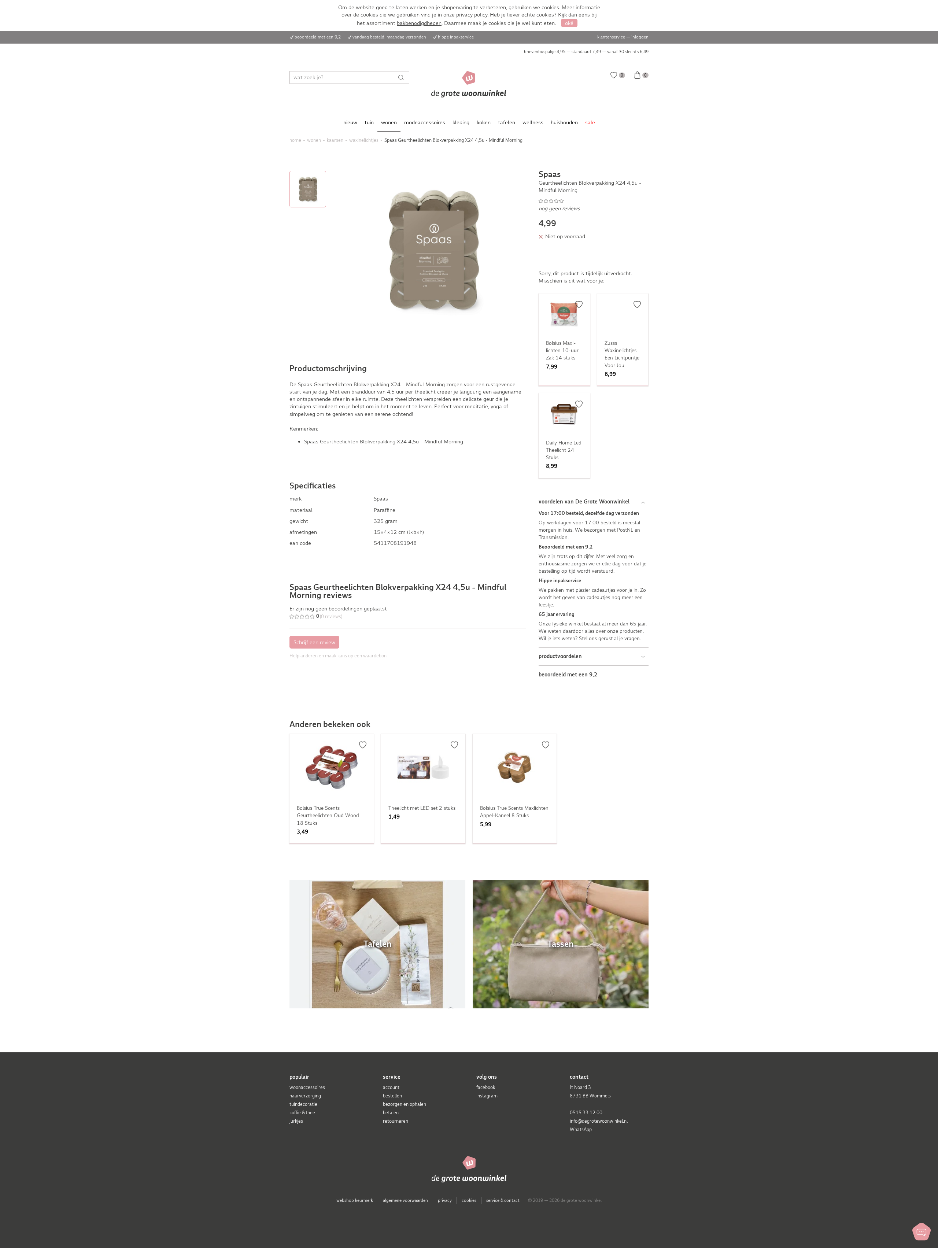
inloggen (640, 37)
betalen (391, 1112)
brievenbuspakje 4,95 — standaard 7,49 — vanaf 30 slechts (586, 51)
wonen (389, 122)
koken (484, 122)
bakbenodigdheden (419, 23)
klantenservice (611, 37)
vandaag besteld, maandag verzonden (389, 37)
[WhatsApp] (921, 1231)
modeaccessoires (424, 122)
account (391, 1087)
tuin (369, 122)
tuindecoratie (303, 1104)
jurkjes (296, 1121)
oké (569, 23)
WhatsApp (581, 1129)
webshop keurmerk (354, 1200)
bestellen (392, 1096)
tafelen (506, 122)
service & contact (503, 1200)
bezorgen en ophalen (404, 1104)
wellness (532, 122)
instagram (487, 1096)
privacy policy (471, 14)
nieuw (350, 122)
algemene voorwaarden (405, 1200)
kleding (461, 122)
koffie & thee (302, 1112)
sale (590, 122)
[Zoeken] (402, 77)
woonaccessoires (307, 1087)
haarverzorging (305, 1096)
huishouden (564, 122)
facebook (485, 1087)
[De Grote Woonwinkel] (468, 84)
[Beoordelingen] (594, 201)
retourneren (395, 1121)
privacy (445, 1200)
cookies (469, 1200)
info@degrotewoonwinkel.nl (599, 1121)
